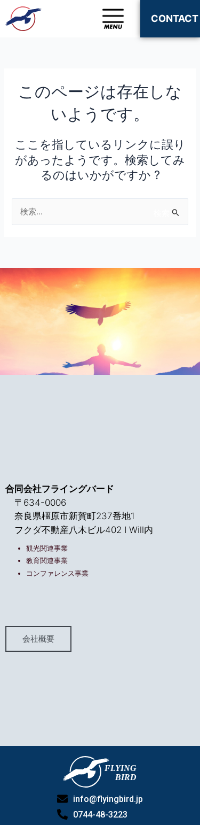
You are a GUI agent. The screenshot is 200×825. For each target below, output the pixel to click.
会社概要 (38, 639)
